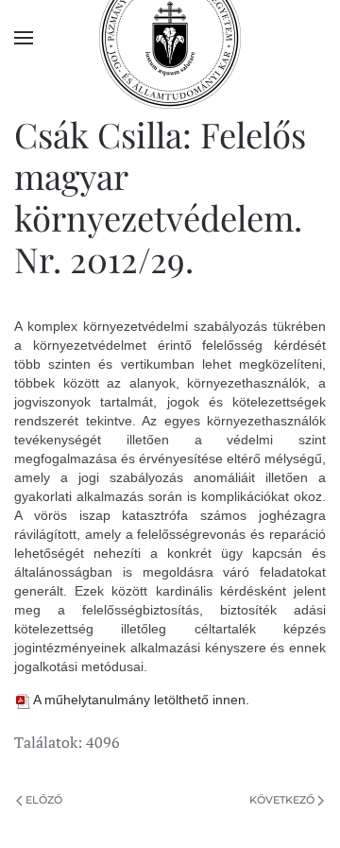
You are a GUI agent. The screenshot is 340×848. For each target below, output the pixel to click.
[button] (23, 38)
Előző (44, 799)
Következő (281, 799)
